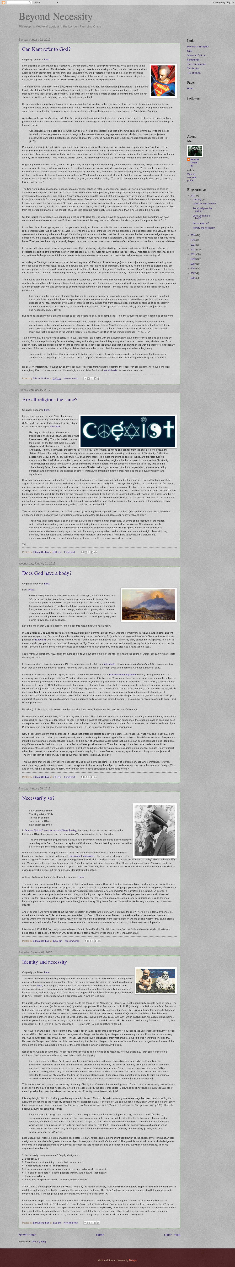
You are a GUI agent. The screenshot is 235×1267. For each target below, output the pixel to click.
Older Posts (172, 1235)
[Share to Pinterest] (98, 378)
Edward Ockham (195, 162)
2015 (193, 240)
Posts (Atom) (39, 1241)
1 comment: (70, 552)
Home (100, 1235)
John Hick (55, 426)
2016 (193, 235)
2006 (193, 278)
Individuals (109, 664)
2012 (193, 249)
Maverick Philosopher (198, 46)
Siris (189, 51)
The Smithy (193, 68)
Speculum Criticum (196, 55)
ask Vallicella (110, 370)
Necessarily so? (38, 797)
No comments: (71, 378)
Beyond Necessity (56, 16)
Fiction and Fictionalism (81, 856)
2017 (193, 195)
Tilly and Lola (193, 72)
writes (31, 589)
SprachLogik (193, 59)
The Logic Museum (196, 64)
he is (39, 985)
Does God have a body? (46, 572)
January (197, 199)
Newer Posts (27, 1235)
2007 (193, 273)
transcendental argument (122, 674)
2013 (193, 245)
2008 (193, 268)
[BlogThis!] (88, 378)
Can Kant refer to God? (46, 48)
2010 (193, 259)
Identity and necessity (44, 961)
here (46, 59)
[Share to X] (91, 378)
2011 (193, 254)
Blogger (133, 1260)
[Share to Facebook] (95, 378)
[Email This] (85, 378)
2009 (193, 264)
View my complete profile (191, 177)
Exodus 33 (40, 639)
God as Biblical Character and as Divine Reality (50, 830)
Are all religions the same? (49, 399)
